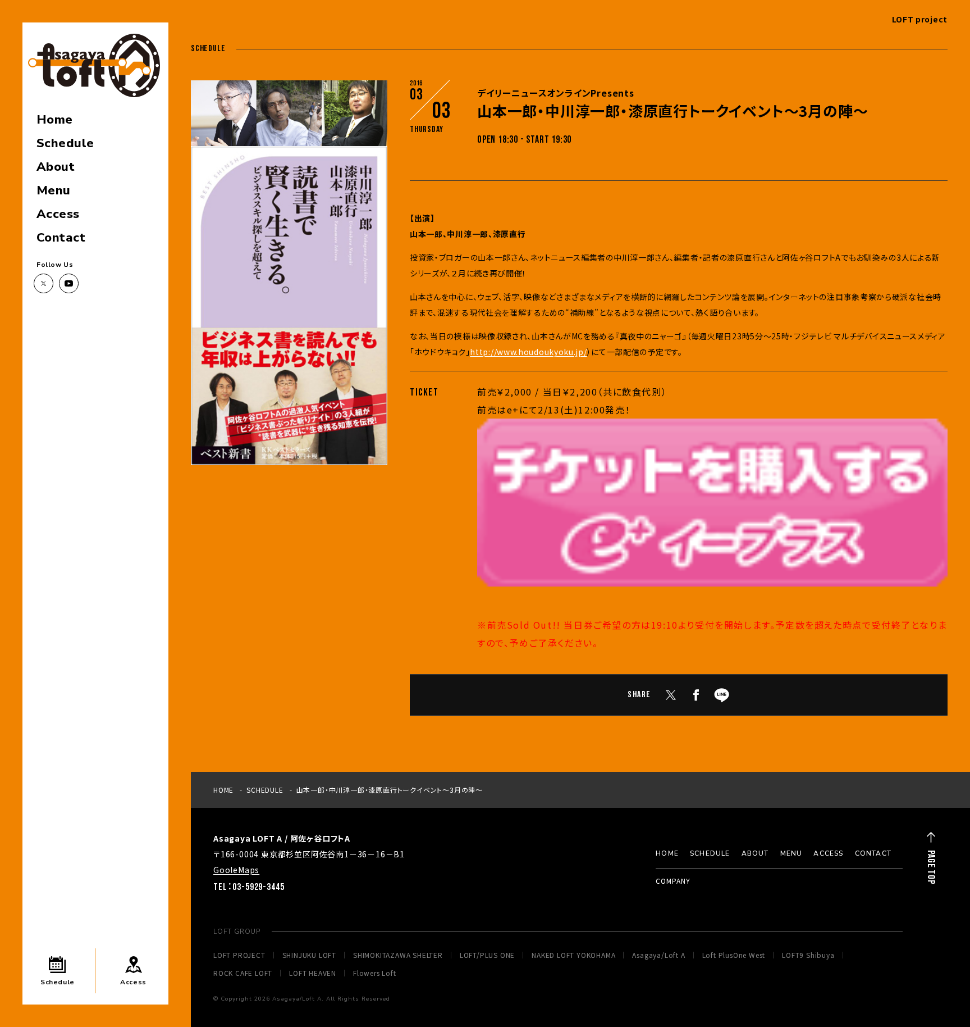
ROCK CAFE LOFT (242, 973)
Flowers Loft (374, 973)
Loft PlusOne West (734, 955)
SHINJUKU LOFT (309, 955)
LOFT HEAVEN (312, 973)
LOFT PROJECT (239, 955)
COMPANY (673, 880)
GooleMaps (236, 869)
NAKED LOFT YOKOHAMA (573, 955)
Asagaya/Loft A (658, 955)
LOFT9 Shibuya (808, 955)
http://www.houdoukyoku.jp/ (528, 351)
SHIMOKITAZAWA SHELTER (398, 955)
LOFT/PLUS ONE (487, 955)
